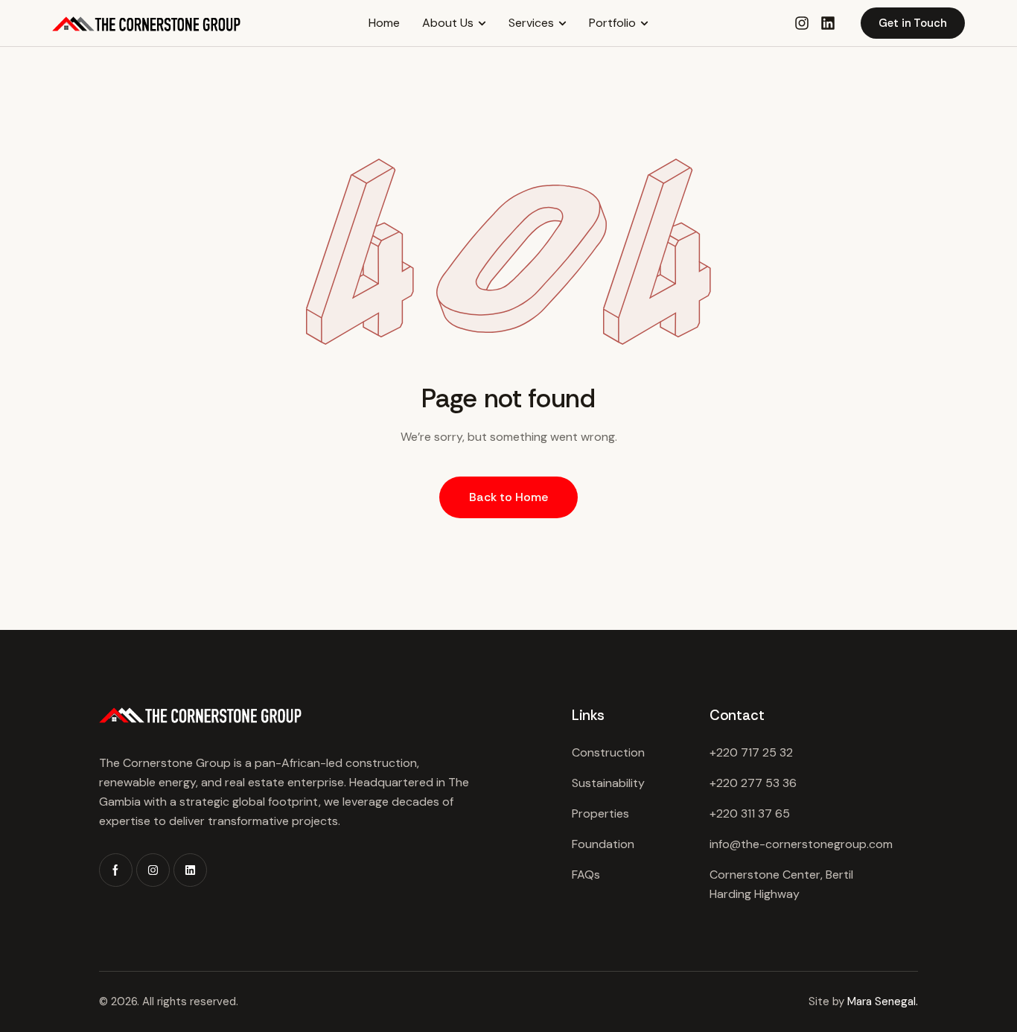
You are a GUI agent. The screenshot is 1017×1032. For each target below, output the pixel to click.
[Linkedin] (827, 23)
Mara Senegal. (882, 1001)
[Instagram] (153, 870)
